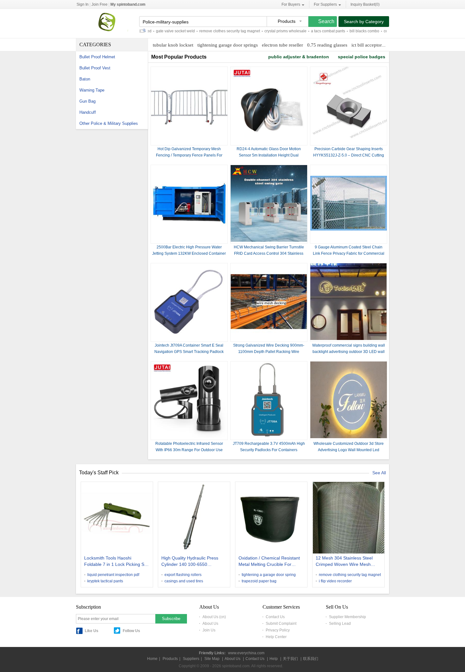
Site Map (212, 658)
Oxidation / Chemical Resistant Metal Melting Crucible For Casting (269, 561)
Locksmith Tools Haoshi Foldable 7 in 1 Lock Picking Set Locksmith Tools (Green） (116, 561)
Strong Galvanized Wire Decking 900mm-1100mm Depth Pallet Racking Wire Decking (268, 351)
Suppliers (191, 658)
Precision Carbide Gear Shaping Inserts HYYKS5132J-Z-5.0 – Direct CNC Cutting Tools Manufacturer (348, 155)
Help (274, 658)
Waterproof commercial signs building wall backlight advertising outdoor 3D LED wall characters (348, 351)
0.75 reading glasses (327, 45)
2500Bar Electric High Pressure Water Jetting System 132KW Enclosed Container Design (189, 253)
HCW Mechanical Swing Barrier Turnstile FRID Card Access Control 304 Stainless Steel (269, 253)
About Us (210, 623)
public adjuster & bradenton (298, 56)
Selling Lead (340, 623)
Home (152, 658)
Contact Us (275, 617)
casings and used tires (183, 581)
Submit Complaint (281, 623)
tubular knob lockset (173, 45)
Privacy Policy (278, 630)
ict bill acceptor (366, 45)
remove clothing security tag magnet (350, 575)
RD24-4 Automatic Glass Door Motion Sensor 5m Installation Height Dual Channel (269, 155)
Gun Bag (87, 101)
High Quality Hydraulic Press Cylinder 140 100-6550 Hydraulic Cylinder (189, 561)
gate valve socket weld (162, 31)
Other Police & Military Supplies (108, 123)
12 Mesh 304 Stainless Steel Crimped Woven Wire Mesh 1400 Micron (344, 561)
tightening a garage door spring (269, 575)
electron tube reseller (282, 45)
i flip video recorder (335, 581)
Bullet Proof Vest (94, 68)
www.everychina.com (246, 653)
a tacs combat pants (315, 31)
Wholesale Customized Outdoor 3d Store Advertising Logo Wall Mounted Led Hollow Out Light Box (348, 449)
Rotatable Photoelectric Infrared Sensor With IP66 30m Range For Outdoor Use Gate (189, 449)
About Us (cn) (214, 617)
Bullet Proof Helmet (97, 56)
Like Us (91, 631)
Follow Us (131, 631)
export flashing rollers (183, 575)
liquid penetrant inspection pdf (113, 575)
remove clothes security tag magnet (217, 31)
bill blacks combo (352, 31)
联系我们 (310, 658)
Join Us (208, 630)
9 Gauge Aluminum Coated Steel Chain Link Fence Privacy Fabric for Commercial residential (348, 253)
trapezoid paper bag (259, 581)
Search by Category (364, 21)
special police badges (361, 56)
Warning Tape (91, 90)
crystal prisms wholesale (273, 31)
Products (170, 658)
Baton (84, 79)
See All (379, 472)
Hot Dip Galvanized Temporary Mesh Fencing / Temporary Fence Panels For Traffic (189, 155)
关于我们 (290, 658)
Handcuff (87, 112)
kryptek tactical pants (105, 581)
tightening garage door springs (227, 45)
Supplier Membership (347, 617)
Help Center (276, 637)
